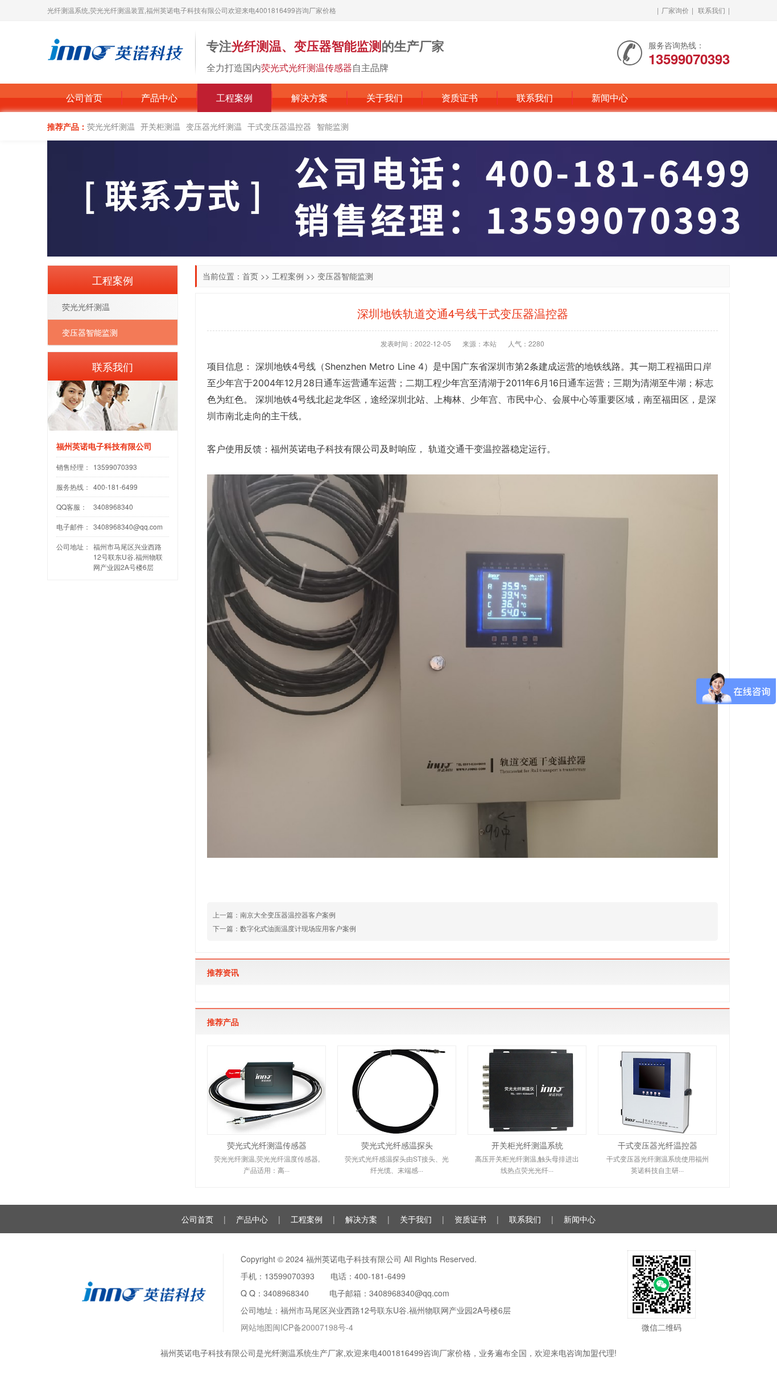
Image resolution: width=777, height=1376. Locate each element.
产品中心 (159, 97)
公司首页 (84, 97)
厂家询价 (675, 10)
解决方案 (309, 97)
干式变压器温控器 (279, 126)
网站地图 (256, 1327)
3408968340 (113, 506)
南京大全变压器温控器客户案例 (288, 914)
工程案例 (234, 97)
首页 (250, 276)
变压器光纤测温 (214, 126)
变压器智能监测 (345, 276)
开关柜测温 (160, 126)
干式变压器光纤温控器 (657, 1145)
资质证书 (459, 97)
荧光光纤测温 (111, 126)
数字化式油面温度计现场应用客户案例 (298, 928)
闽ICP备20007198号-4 (312, 1327)
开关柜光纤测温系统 (527, 1145)
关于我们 (384, 97)
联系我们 (711, 10)
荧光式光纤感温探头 (397, 1145)
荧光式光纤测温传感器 (267, 1145)
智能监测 (333, 126)
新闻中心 (610, 97)
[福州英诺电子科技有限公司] (115, 51)
